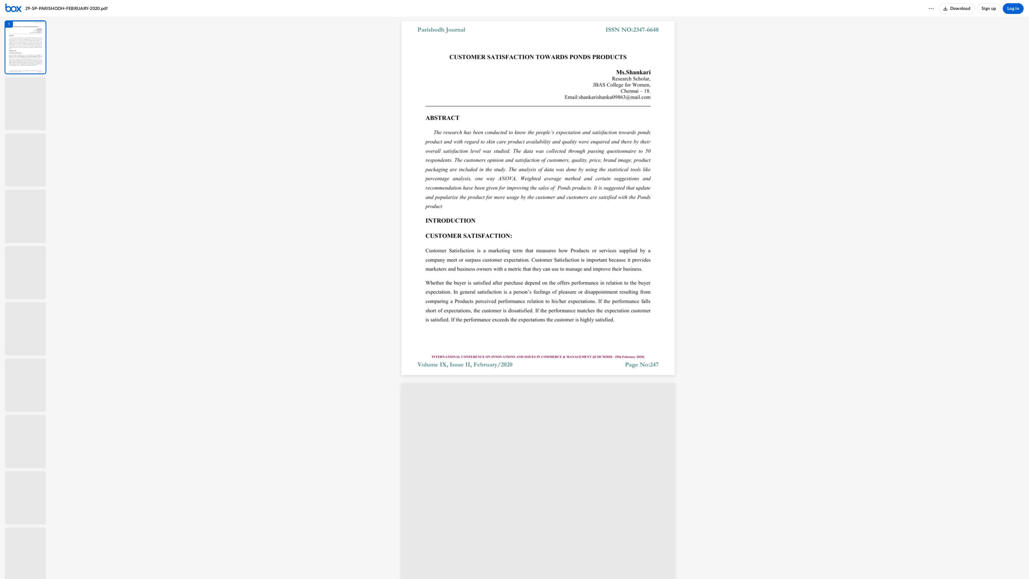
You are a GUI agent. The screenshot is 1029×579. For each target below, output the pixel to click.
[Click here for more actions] (931, 8)
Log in (1013, 8)
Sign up (989, 8)
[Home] (13, 8)
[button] (25, 47)
